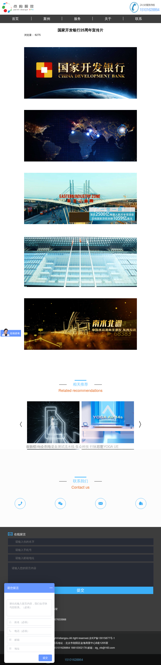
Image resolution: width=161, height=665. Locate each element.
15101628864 (74, 659)
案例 (46, 18)
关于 (108, 18)
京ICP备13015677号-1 (102, 638)
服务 (77, 18)
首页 (15, 18)
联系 (138, 18)
